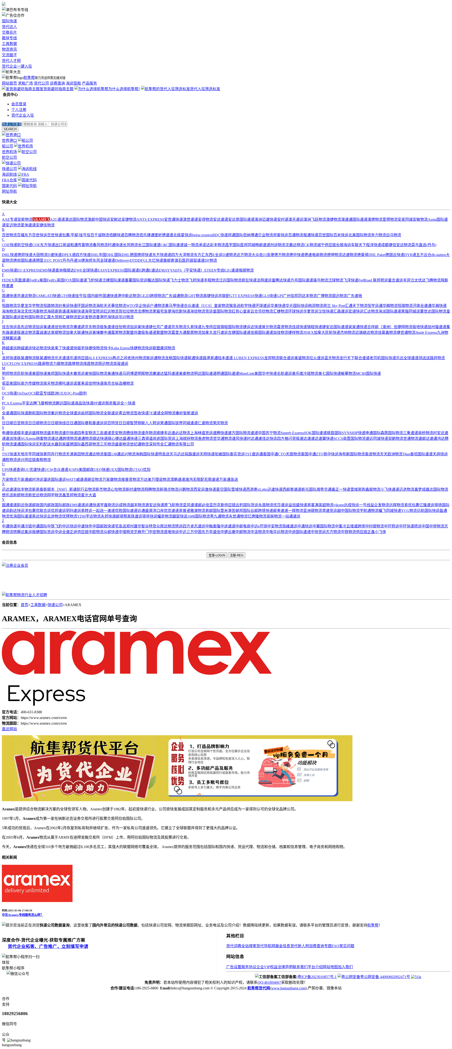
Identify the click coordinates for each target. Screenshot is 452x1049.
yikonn (339, 505)
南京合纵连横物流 (119, 383)
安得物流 (205, 219)
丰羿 (407, 280)
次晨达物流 (294, 245)
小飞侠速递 (389, 489)
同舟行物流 (56, 454)
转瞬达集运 (22, 532)
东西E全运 (213, 255)
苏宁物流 (273, 433)
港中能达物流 (128, 296)
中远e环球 (258, 526)
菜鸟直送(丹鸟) (423, 245)
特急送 (164, 454)
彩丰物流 (217, 245)
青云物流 (126, 413)
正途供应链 (79, 532)
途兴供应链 (26, 460)
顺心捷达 (115, 439)
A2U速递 (57, 219)
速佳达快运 (267, 439)
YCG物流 (409, 511)
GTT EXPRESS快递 (246, 296)
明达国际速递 (205, 373)
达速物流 (349, 255)
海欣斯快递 (180, 311)
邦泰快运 (280, 235)
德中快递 (296, 255)
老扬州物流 (136, 358)
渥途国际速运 (54, 480)
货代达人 (9, 27)
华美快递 (278, 306)
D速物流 (229, 255)
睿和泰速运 (94, 423)
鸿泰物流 (39, 311)
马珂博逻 (129, 373)
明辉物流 (145, 373)
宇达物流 (93, 516)
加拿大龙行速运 (215, 333)
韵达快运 (16, 511)
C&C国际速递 (172, 245)
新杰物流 (103, 489)
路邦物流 (437, 358)
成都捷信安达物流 (396, 245)
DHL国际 (114, 255)
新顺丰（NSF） (56, 489)
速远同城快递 (377, 439)
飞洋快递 (350, 280)
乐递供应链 (79, 358)
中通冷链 (24, 526)
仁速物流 (205, 423)
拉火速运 (316, 358)
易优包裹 (411, 505)
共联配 (224, 296)
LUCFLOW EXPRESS (20, 364)
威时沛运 (35, 480)
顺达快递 (100, 439)
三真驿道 (145, 439)
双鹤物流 (395, 439)
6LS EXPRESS (100, 358)
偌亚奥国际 (11, 383)
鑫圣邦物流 (71, 495)
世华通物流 (222, 439)
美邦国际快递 (58, 373)
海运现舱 (73, 83)
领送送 (424, 358)
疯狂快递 (249, 280)
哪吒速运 (65, 383)
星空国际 (223, 489)
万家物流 (9, 480)
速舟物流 (148, 433)
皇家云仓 (250, 311)
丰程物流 (211, 280)
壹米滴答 (227, 511)
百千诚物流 (99, 235)
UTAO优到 (141, 470)
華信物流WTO (123, 306)
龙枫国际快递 (176, 358)
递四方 (173, 255)
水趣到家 (58, 444)
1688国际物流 (198, 516)
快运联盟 (152, 348)
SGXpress (28, 439)
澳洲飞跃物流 (314, 219)
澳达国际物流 (76, 219)
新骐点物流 (169, 489)
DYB (408, 255)
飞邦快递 (196, 280)
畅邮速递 (262, 245)
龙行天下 (347, 358)
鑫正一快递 (340, 489)
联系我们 (300, 967)
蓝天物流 (331, 358)
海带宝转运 (94, 311)
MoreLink (246, 373)
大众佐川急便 (263, 255)
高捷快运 (210, 296)
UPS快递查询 (13, 470)
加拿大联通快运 (79, 333)
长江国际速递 (149, 245)
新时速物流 (135, 489)
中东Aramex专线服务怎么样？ (22, 915)
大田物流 (40, 255)
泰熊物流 (43, 460)
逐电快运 (171, 532)
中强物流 (126, 532)
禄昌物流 (90, 364)
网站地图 (330, 967)
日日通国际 (75, 423)
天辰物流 (293, 454)
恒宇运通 (375, 306)
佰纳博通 (250, 235)
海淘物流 (9, 311)
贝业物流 (265, 235)
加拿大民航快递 (327, 333)
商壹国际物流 (354, 439)
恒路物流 (9, 306)
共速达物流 (26, 296)
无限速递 (211, 480)
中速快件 (84, 526)
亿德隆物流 (257, 516)
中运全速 (62, 532)
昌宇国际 (232, 245)
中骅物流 (436, 526)
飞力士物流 (179, 280)
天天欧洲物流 (391, 454)
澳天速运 (295, 219)
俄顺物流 (246, 270)
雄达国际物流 (437, 489)
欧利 (83, 393)
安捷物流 (129, 219)
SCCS (338, 439)
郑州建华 (133, 526)
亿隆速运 (426, 505)
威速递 (81, 480)
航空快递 (24, 245)
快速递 (67, 348)
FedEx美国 (38, 280)
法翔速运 (264, 280)
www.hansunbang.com (288, 988)
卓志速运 (197, 526)
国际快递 (9, 21)
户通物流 (157, 306)
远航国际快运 (428, 511)
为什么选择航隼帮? (124, 89)
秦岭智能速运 (187, 413)
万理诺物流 (160, 480)
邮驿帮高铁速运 (129, 516)
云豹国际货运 (247, 505)
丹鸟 (66, 260)
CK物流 (310, 245)
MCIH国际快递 (368, 373)
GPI (280, 296)
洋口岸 (158, 511)
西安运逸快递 (205, 489)
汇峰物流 (69, 317)
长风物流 (130, 245)
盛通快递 (130, 439)
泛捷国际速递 (113, 280)
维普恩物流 (130, 480)
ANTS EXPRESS (150, 219)
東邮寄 (168, 260)
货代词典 (233, 946)
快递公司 (55, 605)
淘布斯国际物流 (352, 454)
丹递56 (75, 260)
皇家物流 (221, 306)
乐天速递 (62, 358)
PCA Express (12, 403)
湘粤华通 (323, 489)
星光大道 (88, 495)
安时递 (282, 219)
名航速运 (284, 373)
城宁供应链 (326, 245)
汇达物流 (371, 311)
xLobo (262, 489)
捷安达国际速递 (335, 327)
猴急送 (234, 306)
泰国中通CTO (274, 454)
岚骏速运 (120, 364)
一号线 (364, 505)
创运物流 (277, 245)
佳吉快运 (9, 327)
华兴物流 (126, 317)
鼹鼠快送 (179, 516)
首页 (24, 605)
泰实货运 (237, 454)
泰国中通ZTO (312, 454)
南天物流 (50, 383)
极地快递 (420, 327)
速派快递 (13, 439)
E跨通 (144, 270)
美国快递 (39, 373)
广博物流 (324, 296)
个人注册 (18, 110)
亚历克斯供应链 (222, 505)
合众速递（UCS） (199, 306)
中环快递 (406, 526)
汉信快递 (325, 311)
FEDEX (8, 280)
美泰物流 (186, 373)
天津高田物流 (77, 454)
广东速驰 (354, 296)
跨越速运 (9, 348)
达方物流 (244, 255)
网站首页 (9, 83)
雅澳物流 (197, 511)
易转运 (86, 511)
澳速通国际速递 (354, 219)
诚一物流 (191, 245)
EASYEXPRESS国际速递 (118, 270)
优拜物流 (69, 516)
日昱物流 (20, 423)
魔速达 (158, 373)
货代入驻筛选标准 (205, 89)
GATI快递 (52, 296)
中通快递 (9, 526)
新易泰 (37, 489)
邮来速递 (280, 511)
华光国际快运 (297, 306)
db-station (438, 255)
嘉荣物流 (118, 333)
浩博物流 (145, 311)
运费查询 (57, 83)
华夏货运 (310, 311)
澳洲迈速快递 (265, 219)
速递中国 (258, 433)
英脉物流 (274, 516)
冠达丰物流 (307, 296)
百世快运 (39, 235)
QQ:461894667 (269, 982)
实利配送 (43, 444)
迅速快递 (274, 489)
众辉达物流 (165, 526)
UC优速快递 (34, 470)
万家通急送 (228, 480)
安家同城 (405, 219)
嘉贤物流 (284, 327)
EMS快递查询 (51, 270)
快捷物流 (137, 348)
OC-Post (72, 393)
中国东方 (201, 532)
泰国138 (110, 454)
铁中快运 (331, 454)
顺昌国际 (334, 433)
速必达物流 (180, 433)
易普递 (184, 511)
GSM (40, 296)
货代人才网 (11, 61)
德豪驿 (362, 255)
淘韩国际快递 (147, 454)
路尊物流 (75, 364)
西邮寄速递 (291, 489)
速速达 (313, 439)
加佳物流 (280, 333)
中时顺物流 (374, 526)
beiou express (202, 235)
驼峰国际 (222, 454)
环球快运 (295, 311)
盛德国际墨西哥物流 (83, 444)
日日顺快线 (56, 423)
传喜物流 (85, 245)
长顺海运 (343, 245)
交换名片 (9, 32)
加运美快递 (139, 327)
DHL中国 (98, 255)
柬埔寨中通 (101, 333)
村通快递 (115, 245)
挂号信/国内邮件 (88, 296)
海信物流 (197, 311)
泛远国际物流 (230, 280)
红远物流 (111, 311)
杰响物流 (347, 333)
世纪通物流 (139, 444)
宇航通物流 (369, 511)
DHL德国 (129, 255)
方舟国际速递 (302, 280)
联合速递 (362, 358)
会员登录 (18, 104)
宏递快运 (355, 311)
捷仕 (152, 327)
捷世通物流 (406, 333)
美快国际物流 (96, 373)
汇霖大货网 (52, 317)
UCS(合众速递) (56, 470)
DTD (134, 260)
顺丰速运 (24, 433)
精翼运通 (13, 338)
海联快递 (77, 311)
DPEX (67, 255)
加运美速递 (45, 327)
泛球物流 (335, 280)
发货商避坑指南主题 (56, 89)
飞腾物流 (433, 280)
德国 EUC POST (49, 260)
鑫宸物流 (372, 489)
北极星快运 (182, 235)
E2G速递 (231, 270)
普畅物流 (48, 403)
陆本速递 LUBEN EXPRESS (241, 358)
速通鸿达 (437, 439)
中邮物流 (242, 532)
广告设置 (233, 967)
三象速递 (410, 433)
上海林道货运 (201, 433)
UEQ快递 (101, 470)
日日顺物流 (37, 423)
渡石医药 (182, 260)
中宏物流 (156, 532)
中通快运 (304, 526)
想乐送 (7, 495)
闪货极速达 (297, 439)
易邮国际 (212, 511)
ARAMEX (41, 219)
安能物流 (24, 219)
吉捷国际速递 (239, 333)
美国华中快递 (265, 373)
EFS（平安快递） (189, 270)
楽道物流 (301, 358)
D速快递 (55, 255)
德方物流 (281, 255)
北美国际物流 (359, 235)
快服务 (79, 348)
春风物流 (100, 245)
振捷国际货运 (43, 532)
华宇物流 (35, 306)
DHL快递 (9, 255)
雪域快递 (238, 489)
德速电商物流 (315, 255)
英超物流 (326, 505)
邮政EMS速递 (73, 505)
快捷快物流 (94, 348)
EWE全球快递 (85, 270)
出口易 (60, 245)
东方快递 (159, 255)
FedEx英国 (55, 280)
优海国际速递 (20, 516)
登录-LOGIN (217, 555)
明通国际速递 (228, 373)
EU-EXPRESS (28, 270)
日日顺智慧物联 (132, 423)
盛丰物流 (54, 433)
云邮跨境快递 (261, 511)
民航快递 (24, 373)
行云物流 (88, 489)
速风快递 (239, 439)
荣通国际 (167, 423)
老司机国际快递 (383, 358)
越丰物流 (137, 505)
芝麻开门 (141, 532)
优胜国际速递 (126, 511)
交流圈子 (9, 55)
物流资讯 (9, 49)
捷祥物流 (295, 333)
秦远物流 (58, 413)
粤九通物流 (219, 516)
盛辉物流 (39, 433)
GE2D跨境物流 (152, 296)
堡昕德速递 (163, 235)
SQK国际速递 (315, 433)
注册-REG (236, 555)
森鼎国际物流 (391, 433)
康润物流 (167, 348)
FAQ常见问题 (343, 946)
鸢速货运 (329, 511)
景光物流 (269, 327)
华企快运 (142, 306)
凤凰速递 (21, 280)
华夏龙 (22, 306)
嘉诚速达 (43, 333)
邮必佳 (203, 505)
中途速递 (227, 526)
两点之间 (119, 358)
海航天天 (103, 306)
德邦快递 (24, 255)
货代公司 (41, 83)
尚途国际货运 (164, 439)
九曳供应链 (211, 327)
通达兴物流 (126, 454)
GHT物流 (195, 296)
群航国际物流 (39, 413)
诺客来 (79, 383)
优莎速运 (280, 505)
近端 (359, 333)
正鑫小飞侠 (376, 532)
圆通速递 (9, 505)
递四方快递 (81, 255)
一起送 (98, 511)
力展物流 (60, 364)
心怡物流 (118, 489)
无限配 (198, 480)
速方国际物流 (239, 433)
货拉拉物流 (128, 311)
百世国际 (325, 235)
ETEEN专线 (214, 270)
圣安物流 (118, 433)
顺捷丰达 (163, 433)
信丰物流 (24, 489)
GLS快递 (269, 296)
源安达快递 (154, 505)
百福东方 (24, 235)
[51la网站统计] (416, 977)
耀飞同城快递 (390, 511)
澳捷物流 (333, 219)
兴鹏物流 (186, 489)
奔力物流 (378, 235)
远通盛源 (145, 511)
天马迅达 (177, 454)
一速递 (109, 511)
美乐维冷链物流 (305, 373)
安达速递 (220, 219)
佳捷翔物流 (403, 327)
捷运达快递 (252, 327)
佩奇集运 (112, 403)
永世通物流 (238, 516)
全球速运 (73, 413)
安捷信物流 (45, 225)
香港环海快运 (107, 317)
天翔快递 (207, 454)
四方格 (282, 439)
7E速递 (155, 413)
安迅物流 (13, 225)
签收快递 (141, 413)
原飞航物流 (173, 505)
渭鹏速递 (177, 480)
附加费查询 (314, 946)
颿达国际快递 (158, 280)
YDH (81, 516)
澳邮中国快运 (99, 219)
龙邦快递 (9, 358)
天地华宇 (24, 454)
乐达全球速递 (407, 358)
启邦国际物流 (92, 413)
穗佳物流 (133, 433)
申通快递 (9, 433)
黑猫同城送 (410, 311)
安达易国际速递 (241, 219)
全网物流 (168, 413)
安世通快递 (173, 219)
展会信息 (282, 946)
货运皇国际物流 (218, 311)
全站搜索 (248, 946)
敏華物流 (348, 373)
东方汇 (199, 255)
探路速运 (192, 454)
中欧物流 (96, 532)
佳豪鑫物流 (387, 333)
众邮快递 (111, 532)
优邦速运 (58, 511)
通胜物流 (9, 460)
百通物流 (295, 235)
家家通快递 (357, 327)
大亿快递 (155, 260)
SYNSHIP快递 (353, 433)
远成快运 (351, 505)
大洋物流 (186, 255)
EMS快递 (9, 270)
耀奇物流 (164, 516)
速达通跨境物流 (64, 439)
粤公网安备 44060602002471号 (385, 977)
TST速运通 (254, 454)
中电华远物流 (277, 532)
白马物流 (393, 235)
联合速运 (286, 358)
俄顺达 (68, 270)
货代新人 (297, 946)
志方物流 (333, 532)
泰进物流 (372, 454)
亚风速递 (190, 505)
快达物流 (39, 348)
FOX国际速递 (75, 280)
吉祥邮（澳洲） (380, 327)
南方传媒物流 (32, 383)
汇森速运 (340, 311)
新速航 (75, 489)
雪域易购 (357, 489)
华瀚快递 (439, 306)
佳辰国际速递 (261, 333)
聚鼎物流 (194, 333)
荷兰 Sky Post (334, 306)
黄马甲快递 (174, 306)
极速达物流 (26, 333)
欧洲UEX (58, 393)
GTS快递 (67, 296)
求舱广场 (25, 83)
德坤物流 (334, 255)
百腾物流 (131, 235)
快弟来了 (54, 348)
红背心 (237, 311)
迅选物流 (406, 489)
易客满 (313, 505)
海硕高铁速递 (58, 311)
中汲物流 (258, 532)
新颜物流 (20, 495)
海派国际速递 (390, 311)
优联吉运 (43, 511)
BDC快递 (220, 235)
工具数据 (9, 44)
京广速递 (163, 327)
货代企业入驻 (22, 115)
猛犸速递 (171, 373)
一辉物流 (295, 511)
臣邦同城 (247, 245)
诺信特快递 (94, 383)
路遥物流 (45, 364)
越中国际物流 (348, 511)
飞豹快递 (94, 280)
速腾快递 (220, 433)
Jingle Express (426, 333)
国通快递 (9, 296)
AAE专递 (9, 219)
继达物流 (370, 333)
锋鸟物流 (320, 280)
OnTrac (22, 393)
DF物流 (211, 260)
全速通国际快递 (15, 413)
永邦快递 (108, 516)
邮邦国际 (242, 511)
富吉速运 (395, 280)
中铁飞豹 (54, 526)
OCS (32, 393)
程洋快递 (373, 245)
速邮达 (424, 439)
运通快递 (92, 505)
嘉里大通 (178, 333)
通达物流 (96, 454)
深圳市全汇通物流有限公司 (171, 444)
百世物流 (9, 235)
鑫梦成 (420, 489)
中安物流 (274, 526)
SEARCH (10, 129)
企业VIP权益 (267, 967)
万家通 (22, 480)
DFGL (143, 260)
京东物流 (92, 327)
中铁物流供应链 (354, 532)
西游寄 (252, 489)
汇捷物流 (280, 311)
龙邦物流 (271, 358)
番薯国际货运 (136, 280)
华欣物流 (265, 311)
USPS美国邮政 (81, 470)
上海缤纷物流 (186, 439)
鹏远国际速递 (67, 403)
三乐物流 (107, 444)
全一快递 (127, 403)
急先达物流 (26, 327)
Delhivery (122, 260)
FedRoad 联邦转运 (373, 280)
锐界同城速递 (186, 423)
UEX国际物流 (120, 470)
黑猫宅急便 (162, 311)
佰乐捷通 (146, 235)
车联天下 (358, 245)
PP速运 (99, 403)
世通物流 (410, 439)
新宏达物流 (37, 495)
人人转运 (152, 423)
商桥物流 (425, 433)
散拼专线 (9, 38)
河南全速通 (422, 306)
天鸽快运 (440, 454)
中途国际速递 (299, 532)
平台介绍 (315, 967)
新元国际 (308, 489)
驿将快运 (149, 516)
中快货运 (318, 532)
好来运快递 (67, 306)
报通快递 (310, 235)
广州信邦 (290, 296)
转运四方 (182, 526)
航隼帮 (29, 78)
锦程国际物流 (231, 327)
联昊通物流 (26, 358)
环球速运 (262, 306)
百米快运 (340, 235)
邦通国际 (235, 235)
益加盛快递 (297, 505)
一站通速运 (291, 516)
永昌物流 (265, 505)
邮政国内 (39, 505)
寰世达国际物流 (433, 311)
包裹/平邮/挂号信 (76, 235)
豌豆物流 (94, 480)
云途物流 (54, 516)
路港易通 (210, 358)
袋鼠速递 (197, 260)
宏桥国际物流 (32, 317)
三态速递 (103, 433)
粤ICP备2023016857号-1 (317, 977)
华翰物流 (390, 306)
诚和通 (72, 245)
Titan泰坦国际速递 (418, 454)
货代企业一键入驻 (17, 66)
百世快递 (54, 235)
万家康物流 (111, 480)
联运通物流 (155, 358)
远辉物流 (396, 505)
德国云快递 (394, 255)
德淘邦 (87, 260)
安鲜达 (115, 219)
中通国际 (39, 526)
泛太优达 (418, 280)
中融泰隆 (212, 526)
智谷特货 (148, 526)
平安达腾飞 (31, 403)
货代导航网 (265, 946)
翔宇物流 (54, 495)
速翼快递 (326, 439)
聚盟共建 (133, 333)
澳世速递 (190, 219)
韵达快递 (24, 505)
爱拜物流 (390, 219)
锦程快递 (314, 327)
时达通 (252, 439)
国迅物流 (339, 296)
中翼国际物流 (323, 526)
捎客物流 (43, 439)
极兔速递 (107, 327)
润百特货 (111, 423)
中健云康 (227, 532)
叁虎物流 (205, 439)
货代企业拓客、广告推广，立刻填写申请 (48, 946)
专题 (328, 946)
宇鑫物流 (107, 505)
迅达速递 (9, 489)
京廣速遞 (77, 327)
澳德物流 (375, 219)
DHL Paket (376, 255)
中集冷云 (342, 526)
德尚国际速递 (24, 260)
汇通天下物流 (356, 306)
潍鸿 (189, 480)
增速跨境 (357, 526)
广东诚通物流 (176, 296)
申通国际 (372, 433)
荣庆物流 (220, 423)
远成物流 (122, 505)
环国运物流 (86, 306)
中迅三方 (186, 532)
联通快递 (195, 358)
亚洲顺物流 (312, 511)
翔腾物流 (152, 489)
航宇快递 (247, 306)
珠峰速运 (289, 526)
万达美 (145, 480)
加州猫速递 (437, 327)
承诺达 (204, 245)
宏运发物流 (86, 317)
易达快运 (39, 516)
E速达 (154, 270)
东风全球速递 (104, 260)
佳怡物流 (62, 327)
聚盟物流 (163, 333)
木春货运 (77, 373)
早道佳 (214, 532)
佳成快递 (299, 327)
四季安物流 (86, 433)
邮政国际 (54, 505)
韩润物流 (315, 306)
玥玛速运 (73, 511)
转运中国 (421, 526)
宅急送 (120, 526)
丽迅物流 (105, 364)
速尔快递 (69, 433)
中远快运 (69, 526)
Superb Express (292, 433)
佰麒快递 (116, 235)
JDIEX (308, 333)
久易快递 (194, 327)
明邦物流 (9, 373)
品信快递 (85, 403)
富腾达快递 (281, 280)
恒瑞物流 (405, 306)
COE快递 (9, 245)
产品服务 (89, 83)
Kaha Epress (120, 348)
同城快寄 (39, 454)
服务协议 (248, 967)
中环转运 (391, 526)
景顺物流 (58, 333)
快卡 (107, 348)
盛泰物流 (122, 444)
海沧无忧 (24, 311)
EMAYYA (167, 270)
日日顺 (7, 423)
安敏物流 (420, 219)
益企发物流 (379, 505)
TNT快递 (9, 454)
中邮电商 (242, 526)
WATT (71, 480)
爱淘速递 (28, 225)
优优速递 (171, 511)
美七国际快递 (329, 373)
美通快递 (114, 373)
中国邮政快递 (103, 526)
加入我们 (345, 967)
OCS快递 (9, 393)
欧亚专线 (43, 393)
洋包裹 (30, 511)
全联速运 (111, 413)
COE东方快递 (43, 245)
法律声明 (285, 967)
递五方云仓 (421, 255)
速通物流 (85, 439)
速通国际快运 (24, 444)
